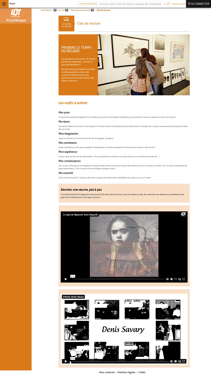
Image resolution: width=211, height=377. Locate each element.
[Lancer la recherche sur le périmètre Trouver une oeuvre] (168, 4)
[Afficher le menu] (4, 4)
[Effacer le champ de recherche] (165, 4)
